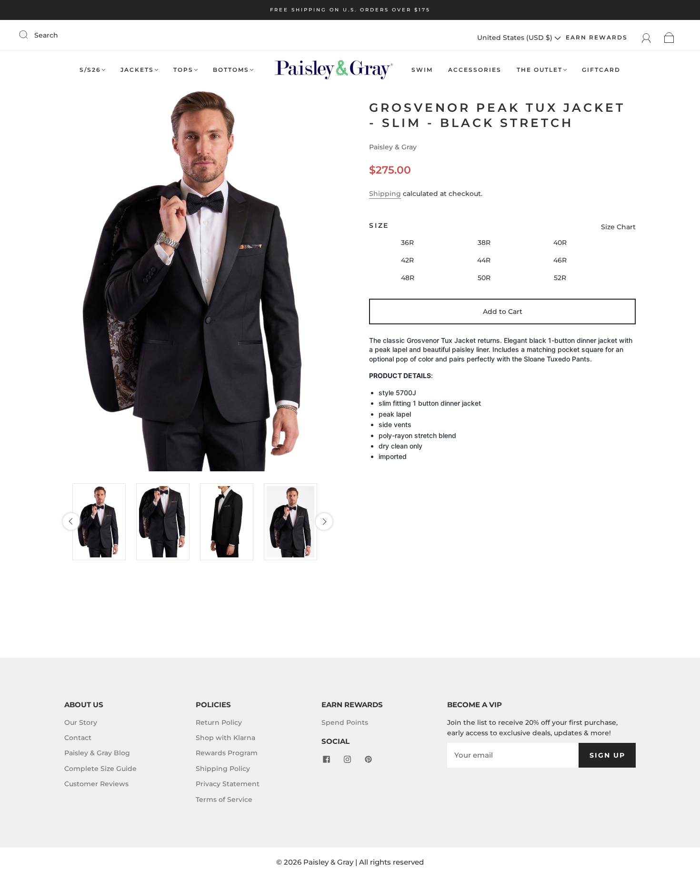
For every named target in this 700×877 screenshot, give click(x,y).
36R (407, 242)
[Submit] (29, 34)
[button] (71, 521)
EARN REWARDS (597, 37)
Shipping (385, 193)
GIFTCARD (601, 69)
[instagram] (347, 759)
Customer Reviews (96, 784)
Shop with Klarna (225, 737)
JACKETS (137, 69)
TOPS (183, 69)
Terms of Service (224, 799)
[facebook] (326, 759)
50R (484, 277)
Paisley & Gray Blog (97, 753)
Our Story (80, 722)
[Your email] (513, 755)
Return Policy (219, 722)
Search (46, 35)
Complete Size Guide (100, 768)
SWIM (422, 69)
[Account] (646, 38)
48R (407, 277)
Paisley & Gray (393, 147)
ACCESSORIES (474, 69)
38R (484, 242)
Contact (77, 737)
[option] (102, 522)
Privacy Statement (228, 784)
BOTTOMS (231, 69)
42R (407, 260)
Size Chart (618, 227)
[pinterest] (368, 759)
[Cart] (669, 38)
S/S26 (90, 69)
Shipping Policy (223, 768)
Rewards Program (227, 753)
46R (560, 260)
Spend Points (344, 722)
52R (560, 277)
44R (483, 260)
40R (560, 242)
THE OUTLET (539, 69)
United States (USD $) (515, 37)
